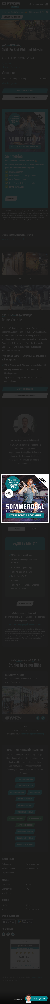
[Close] (46, 476)
